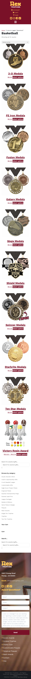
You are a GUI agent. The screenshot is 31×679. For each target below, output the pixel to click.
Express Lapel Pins (7, 496)
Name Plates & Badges (8, 505)
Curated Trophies (9, 641)
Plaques (4, 507)
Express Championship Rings (10, 493)
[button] (15, 22)
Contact (6, 658)
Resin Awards (5, 510)
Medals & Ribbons (7, 502)
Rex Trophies (15, 5)
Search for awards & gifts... (10, 461)
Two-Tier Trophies (7, 519)
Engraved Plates (6, 491)
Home (3, 30)
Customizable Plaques (11, 648)
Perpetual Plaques (10, 651)
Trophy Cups (8, 644)
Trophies (4, 516)
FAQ (4, 661)
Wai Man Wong (22, 677)
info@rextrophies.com (15, 581)
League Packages (7, 499)
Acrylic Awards (8, 638)
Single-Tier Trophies (7, 513)
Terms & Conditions (16, 674)
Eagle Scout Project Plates (9, 488)
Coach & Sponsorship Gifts (9, 479)
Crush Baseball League (8, 482)
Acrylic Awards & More (8, 476)
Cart (16, 12)
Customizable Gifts (7, 485)
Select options (17, 77)
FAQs (16, 15)
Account (16, 10)
